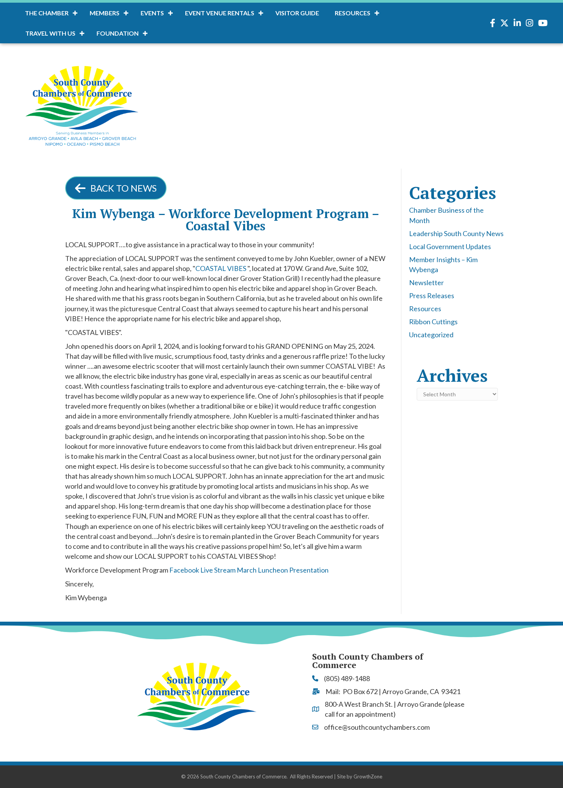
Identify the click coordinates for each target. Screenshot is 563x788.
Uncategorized (431, 334)
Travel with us (50, 33)
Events (152, 12)
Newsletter (426, 282)
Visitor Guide (297, 12)
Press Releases (431, 295)
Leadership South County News (456, 233)
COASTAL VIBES (220, 268)
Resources (352, 12)
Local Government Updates (450, 246)
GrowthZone (368, 776)
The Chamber (47, 12)
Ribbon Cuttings (433, 321)
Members (104, 12)
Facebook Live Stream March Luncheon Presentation (249, 570)
